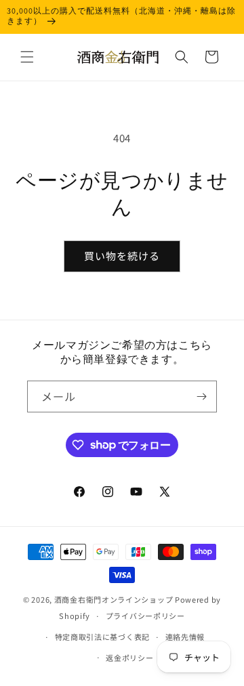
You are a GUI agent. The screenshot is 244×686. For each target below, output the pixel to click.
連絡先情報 (185, 636)
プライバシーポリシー (145, 615)
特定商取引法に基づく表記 (102, 636)
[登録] (201, 396)
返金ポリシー (129, 657)
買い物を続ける (122, 256)
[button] (27, 57)
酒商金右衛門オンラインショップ (114, 599)
